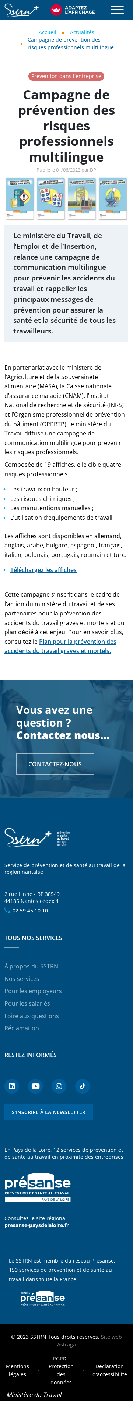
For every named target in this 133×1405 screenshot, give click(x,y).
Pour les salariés (27, 1003)
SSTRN (37, 837)
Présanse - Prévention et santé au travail (37, 1188)
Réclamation (21, 1028)
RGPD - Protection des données (61, 1370)
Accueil (47, 32)
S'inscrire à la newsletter (48, 1112)
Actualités (82, 32)
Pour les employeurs (33, 991)
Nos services (21, 979)
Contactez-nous (55, 764)
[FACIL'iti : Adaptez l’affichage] (72, 10)
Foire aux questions (31, 1016)
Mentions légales (17, 1370)
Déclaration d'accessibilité (109, 1370)
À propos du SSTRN (31, 966)
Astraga (66, 1344)
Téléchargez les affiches (43, 570)
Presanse (43, 1298)
